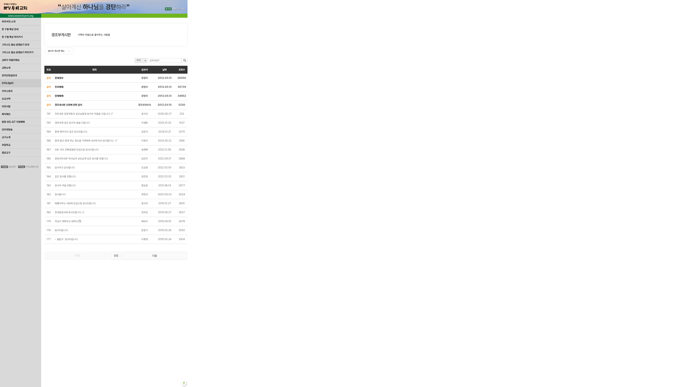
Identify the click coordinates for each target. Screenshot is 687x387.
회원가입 (176, 9)
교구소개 (6, 137)
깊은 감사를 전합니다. (65, 176)
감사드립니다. (61, 230)
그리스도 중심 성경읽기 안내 (15, 44)
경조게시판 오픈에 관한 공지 (68, 104)
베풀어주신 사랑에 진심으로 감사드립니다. (75, 203)
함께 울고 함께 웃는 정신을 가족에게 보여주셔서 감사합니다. (84, 140)
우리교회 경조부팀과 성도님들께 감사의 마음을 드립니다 (82, 113)
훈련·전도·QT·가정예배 (13, 121)
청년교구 (6, 152)
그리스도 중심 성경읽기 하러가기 (17, 52)
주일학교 (6, 145)
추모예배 (59, 86)
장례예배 (59, 95)
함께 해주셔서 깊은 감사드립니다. (71, 131)
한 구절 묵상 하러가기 (12, 36)
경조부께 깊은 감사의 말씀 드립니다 (72, 122)
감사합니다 (60, 194)
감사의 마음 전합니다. (65, 185)
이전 (77, 255)
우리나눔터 (7, 83)
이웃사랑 (6, 106)
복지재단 (6, 114)
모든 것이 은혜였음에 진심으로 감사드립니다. (77, 149)
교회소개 (6, 67)
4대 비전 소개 (8, 21)
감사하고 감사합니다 (65, 167)
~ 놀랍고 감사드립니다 (66, 239)
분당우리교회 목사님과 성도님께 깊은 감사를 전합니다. (81, 158)
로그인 (168, 9)
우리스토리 (7, 91)
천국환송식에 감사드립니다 (68, 212)
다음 (154, 255)
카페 (183, 9)
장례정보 (59, 78)
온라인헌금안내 (9, 75)
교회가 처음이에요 (11, 60)
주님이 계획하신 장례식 (66, 221)
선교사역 (6, 98)
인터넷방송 (7, 129)
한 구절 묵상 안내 (10, 29)
